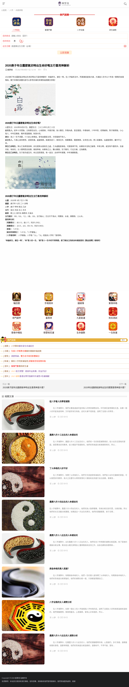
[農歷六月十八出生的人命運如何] (23, 549)
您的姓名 (6, 35)
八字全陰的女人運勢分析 (61, 602)
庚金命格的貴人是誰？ (60, 568)
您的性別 (6, 41)
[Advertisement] (64, 273)
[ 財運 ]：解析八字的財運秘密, (23, 361)
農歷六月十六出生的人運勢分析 (64, 635)
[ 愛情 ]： (20, 356)
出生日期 (6, 46)
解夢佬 (10, 69)
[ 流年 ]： (26, 376)
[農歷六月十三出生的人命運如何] (23, 449)
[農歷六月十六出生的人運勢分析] (23, 650)
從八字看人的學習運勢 (60, 401)
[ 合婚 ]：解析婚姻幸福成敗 (21, 351)
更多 (123, 340)
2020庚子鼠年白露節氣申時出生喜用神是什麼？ (24, 387)
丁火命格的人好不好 (59, 468)
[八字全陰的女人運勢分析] (23, 616)
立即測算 (64, 52)
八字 (11, 10)
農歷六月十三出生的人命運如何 (64, 434)
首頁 (5, 10)
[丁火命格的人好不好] (23, 482)
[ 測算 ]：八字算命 (17, 346)
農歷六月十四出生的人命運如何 (64, 501)
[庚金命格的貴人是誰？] (23, 583)
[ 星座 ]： (24, 371)
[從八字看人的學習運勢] (23, 415)
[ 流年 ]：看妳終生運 (14, 366)
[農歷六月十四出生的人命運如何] (23, 516)
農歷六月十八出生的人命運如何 (64, 535)
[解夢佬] (64, 5)
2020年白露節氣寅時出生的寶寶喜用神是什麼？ (105, 387)
